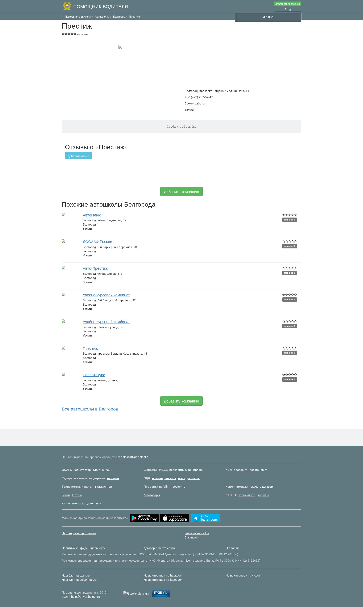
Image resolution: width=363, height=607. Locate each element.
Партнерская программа (79, 533)
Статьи (77, 495)
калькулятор (82, 469)
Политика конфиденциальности (83, 548)
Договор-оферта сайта (159, 548)
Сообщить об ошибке (181, 126)
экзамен (157, 478)
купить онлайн (102, 469)
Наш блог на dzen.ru (76, 575)
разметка (193, 478)
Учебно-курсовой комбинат (106, 294)
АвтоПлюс (92, 215)
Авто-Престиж (95, 268)
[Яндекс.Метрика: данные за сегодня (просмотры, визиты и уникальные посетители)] (136, 593)
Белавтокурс (94, 374)
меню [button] (268, 16)
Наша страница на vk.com (244, 575)
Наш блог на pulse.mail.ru (79, 579)
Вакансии (191, 537)
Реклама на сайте (197, 533)
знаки (181, 478)
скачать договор (262, 486)
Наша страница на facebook (163, 579)
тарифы (263, 495)
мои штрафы (194, 469)
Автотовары (152, 495)
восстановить (259, 469)
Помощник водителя (100, 6)
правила (170, 478)
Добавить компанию (181, 191)
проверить (176, 469)
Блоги (66, 495)
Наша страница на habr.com (163, 575)
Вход (288, 9)
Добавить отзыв (78, 156)
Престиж (90, 348)
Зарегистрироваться (287, 3)
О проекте (233, 548)
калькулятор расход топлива (81, 503)
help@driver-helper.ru (135, 457)
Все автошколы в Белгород (90, 408)
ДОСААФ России (97, 241)
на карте (113, 478)
